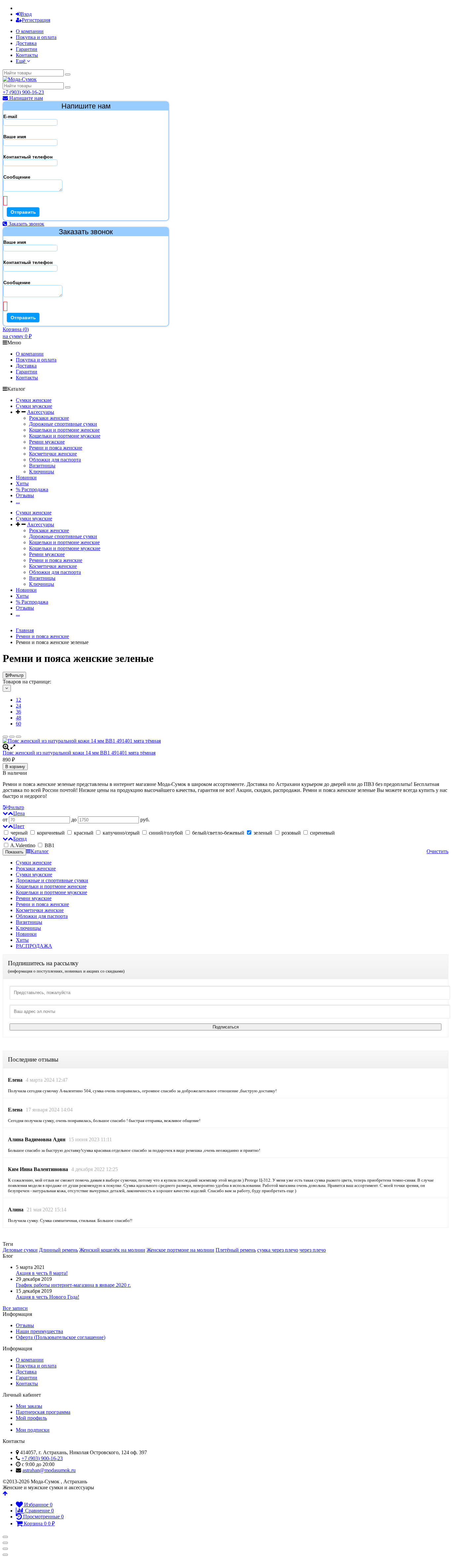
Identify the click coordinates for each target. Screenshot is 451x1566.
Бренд (20, 839)
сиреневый (322, 833)
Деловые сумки (20, 1250)
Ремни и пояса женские (55, 448)
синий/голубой (166, 833)
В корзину (15, 766)
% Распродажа (32, 489)
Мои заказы (29, 1406)
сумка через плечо (277, 1250)
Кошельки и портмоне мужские (64, 436)
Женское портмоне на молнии (180, 1250)
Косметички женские (53, 454)
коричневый (51, 833)
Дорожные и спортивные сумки (52, 880)
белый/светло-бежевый (218, 833)
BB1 (48, 845)
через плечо (312, 1250)
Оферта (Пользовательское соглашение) (60, 1337)
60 (18, 723)
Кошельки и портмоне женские (64, 430)
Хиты (22, 483)
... (18, 501)
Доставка (26, 43)
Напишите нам (25, 98)
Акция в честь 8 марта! (42, 1273)
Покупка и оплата (36, 37)
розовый (291, 833)
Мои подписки (33, 1430)
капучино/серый (121, 833)
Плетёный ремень (236, 1250)
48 (18, 717)
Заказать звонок (25, 224)
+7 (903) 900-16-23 (23, 92)
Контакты (27, 55)
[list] (12, 737)
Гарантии (26, 49)
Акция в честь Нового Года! (47, 1297)
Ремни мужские (47, 442)
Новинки (26, 477)
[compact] (18, 737)
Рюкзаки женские (49, 418)
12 (18, 700)
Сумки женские (34, 400)
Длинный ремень (58, 1250)
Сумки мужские (34, 406)
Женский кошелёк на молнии (112, 1250)
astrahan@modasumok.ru (49, 1470)
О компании (30, 31)
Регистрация (36, 20)
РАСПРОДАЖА (34, 946)
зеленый (263, 833)
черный (19, 833)
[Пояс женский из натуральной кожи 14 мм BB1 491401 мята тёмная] (225, 741)
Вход (26, 14)
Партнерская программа (43, 1412)
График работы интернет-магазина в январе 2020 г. (73, 1285)
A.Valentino (23, 845)
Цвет (18, 826)
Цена (19, 813)
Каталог (40, 851)
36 (18, 712)
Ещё (21, 61)
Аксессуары (40, 412)
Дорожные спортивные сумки (63, 424)
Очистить (437, 851)
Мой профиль (31, 1418)
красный (84, 833)
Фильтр (16, 675)
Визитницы (42, 465)
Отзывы (25, 495)
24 (18, 706)
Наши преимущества (39, 1331)
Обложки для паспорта (55, 459)
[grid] (5, 737)
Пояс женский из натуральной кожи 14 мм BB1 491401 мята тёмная (79, 753)
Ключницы (41, 471)
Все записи (15, 1308)
